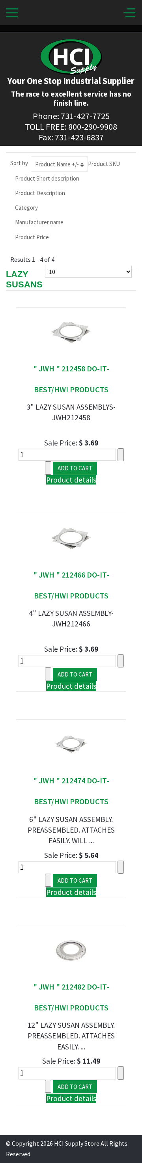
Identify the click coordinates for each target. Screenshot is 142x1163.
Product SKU (104, 164)
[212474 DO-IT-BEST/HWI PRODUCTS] (71, 743)
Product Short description (47, 178)
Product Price (32, 237)
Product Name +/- (57, 164)
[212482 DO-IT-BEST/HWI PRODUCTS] (71, 949)
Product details (71, 480)
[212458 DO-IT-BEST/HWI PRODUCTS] (71, 331)
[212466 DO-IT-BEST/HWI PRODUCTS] (71, 537)
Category (26, 207)
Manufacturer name (39, 222)
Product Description (40, 193)
